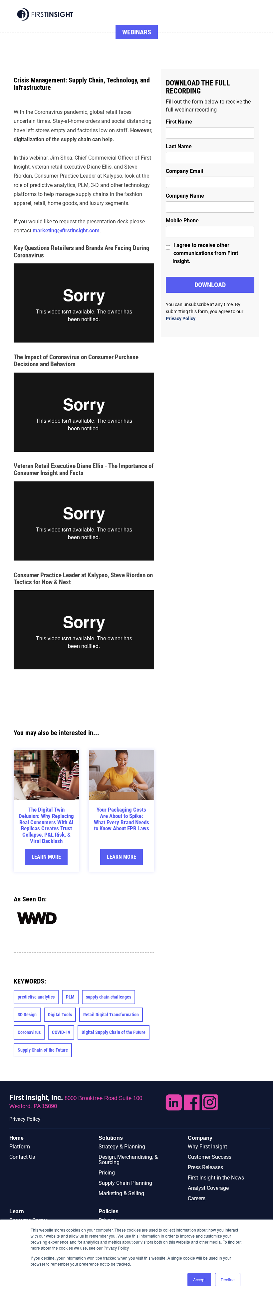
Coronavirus (29, 1032)
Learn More (46, 857)
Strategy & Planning (122, 1146)
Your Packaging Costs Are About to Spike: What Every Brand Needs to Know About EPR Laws (121, 819)
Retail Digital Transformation (111, 1014)
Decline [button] (228, 1279)
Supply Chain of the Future (43, 1050)
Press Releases (205, 1167)
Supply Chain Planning (125, 1183)
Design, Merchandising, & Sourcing (128, 1159)
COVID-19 (61, 1032)
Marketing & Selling (121, 1193)
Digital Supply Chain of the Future (113, 1032)
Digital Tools (60, 1014)
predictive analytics (36, 997)
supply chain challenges (108, 997)
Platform (19, 1146)
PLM (70, 997)
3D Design (27, 1014)
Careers (196, 1198)
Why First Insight (207, 1146)
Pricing (107, 1172)
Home (16, 1138)
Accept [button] (199, 1279)
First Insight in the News (216, 1177)
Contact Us (22, 1157)
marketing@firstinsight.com (66, 230)
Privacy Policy (180, 318)
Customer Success (209, 1157)
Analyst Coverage (208, 1188)
